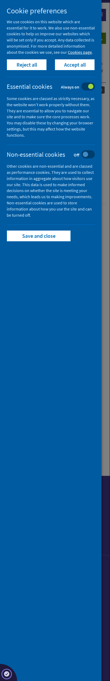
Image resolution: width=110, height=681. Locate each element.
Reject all (27, 64)
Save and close (39, 235)
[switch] (55, 87)
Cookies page (80, 52)
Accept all (75, 64)
